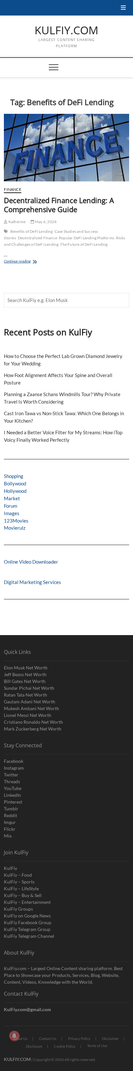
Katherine (17, 221)
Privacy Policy (79, 1038)
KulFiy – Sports (19, 881)
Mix (8, 835)
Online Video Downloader (31, 562)
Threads (12, 781)
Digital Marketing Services (32, 582)
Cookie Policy (65, 1046)
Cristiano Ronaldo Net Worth (33, 722)
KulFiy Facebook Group (27, 922)
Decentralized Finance (37, 237)
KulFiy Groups (18, 909)
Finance (12, 189)
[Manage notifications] (14, 1036)
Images (11, 513)
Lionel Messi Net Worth (27, 715)
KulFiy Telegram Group (27, 929)
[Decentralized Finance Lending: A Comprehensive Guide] (66, 147)
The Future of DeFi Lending (83, 244)
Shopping (13, 476)
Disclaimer (110, 1038)
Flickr (9, 829)
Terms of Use (97, 1046)
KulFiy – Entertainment (27, 902)
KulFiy (10, 868)
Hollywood (15, 491)
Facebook (13, 761)
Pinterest (13, 802)
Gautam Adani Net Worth (29, 701)
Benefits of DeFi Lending (31, 231)
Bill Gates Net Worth (25, 681)
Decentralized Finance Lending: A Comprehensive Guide (59, 204)
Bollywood (15, 483)
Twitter (11, 774)
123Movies (16, 521)
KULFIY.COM (66, 30)
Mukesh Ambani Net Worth (31, 708)
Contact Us (47, 1038)
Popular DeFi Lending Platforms (86, 237)
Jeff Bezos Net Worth (25, 674)
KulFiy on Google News (27, 915)
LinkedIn (12, 795)
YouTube (12, 788)
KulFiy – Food (18, 875)
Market (12, 498)
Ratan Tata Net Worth (25, 695)
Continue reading (29, 261)
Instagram (14, 768)
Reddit (10, 815)
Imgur (10, 822)
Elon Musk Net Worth (25, 667)
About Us (20, 1038)
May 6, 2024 (45, 221)
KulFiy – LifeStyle (21, 888)
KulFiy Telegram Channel (29, 936)
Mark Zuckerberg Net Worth (32, 728)
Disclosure (34, 1046)
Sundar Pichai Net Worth (29, 688)
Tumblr (11, 808)
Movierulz (15, 528)
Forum (10, 506)
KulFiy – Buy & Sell (23, 895)
